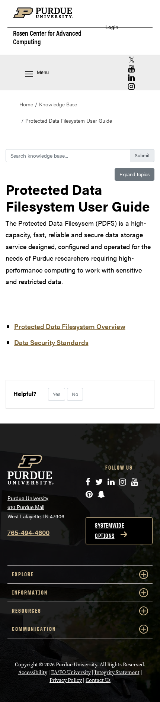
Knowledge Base (58, 104)
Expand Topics (134, 174)
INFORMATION (30, 592)
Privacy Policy (65, 680)
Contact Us (98, 680)
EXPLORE (23, 574)
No (75, 393)
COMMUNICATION (34, 628)
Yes (56, 393)
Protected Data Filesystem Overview (69, 326)
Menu (43, 72)
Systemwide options (109, 531)
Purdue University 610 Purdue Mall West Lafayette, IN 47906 (35, 507)
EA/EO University (71, 672)
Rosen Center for (47, 37)
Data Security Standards (51, 342)
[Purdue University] (47, 16)
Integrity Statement (117, 672)
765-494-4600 (28, 532)
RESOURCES (26, 610)
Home (26, 104)
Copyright (26, 664)
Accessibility (32, 672)
